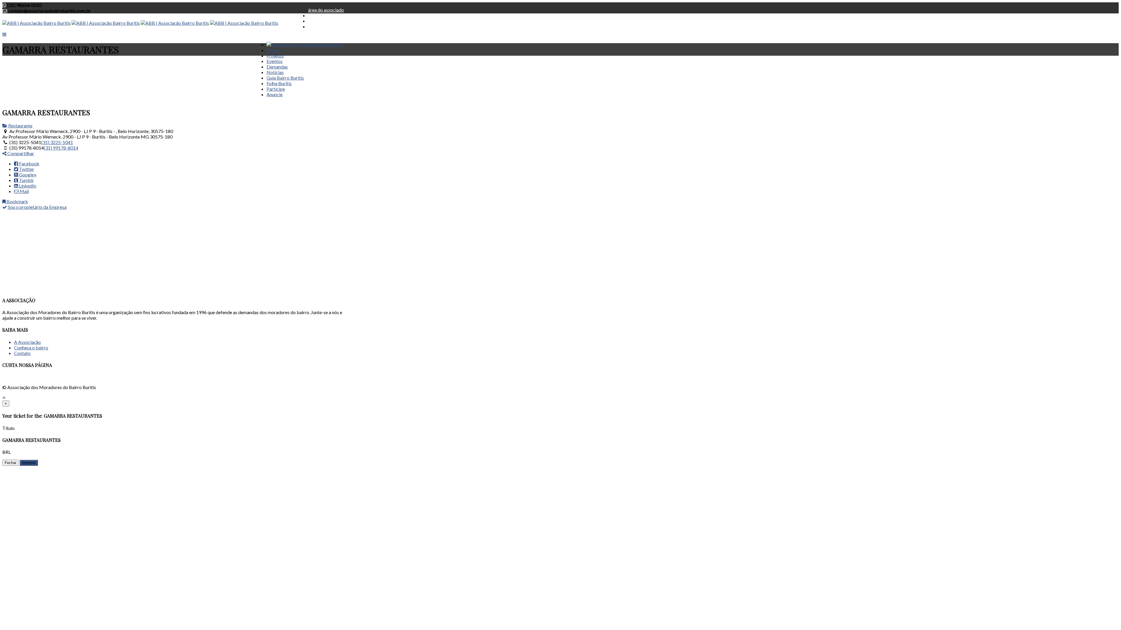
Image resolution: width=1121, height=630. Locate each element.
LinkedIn (27, 185)
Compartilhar (20, 153)
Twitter (26, 169)
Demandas (277, 66)
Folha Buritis (279, 83)
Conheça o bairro (31, 347)
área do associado (326, 10)
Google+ (27, 174)
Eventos (275, 61)
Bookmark (17, 201)
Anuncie (275, 94)
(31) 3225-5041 (57, 142)
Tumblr (26, 180)
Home (273, 50)
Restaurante (19, 125)
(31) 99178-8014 (61, 147)
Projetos (275, 55)
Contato (22, 353)
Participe (276, 89)
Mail (24, 191)
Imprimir (29, 463)
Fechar (10, 463)
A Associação (27, 342)
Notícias (275, 72)
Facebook (28, 163)
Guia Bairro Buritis (285, 77)
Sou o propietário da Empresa (37, 207)
